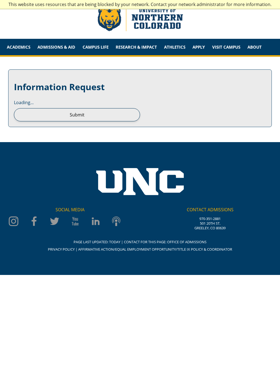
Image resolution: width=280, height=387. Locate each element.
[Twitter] (55, 221)
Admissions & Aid (56, 47)
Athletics (174, 47)
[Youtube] (76, 221)
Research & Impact (136, 47)
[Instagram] (14, 221)
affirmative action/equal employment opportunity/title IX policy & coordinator (155, 249)
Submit (77, 115)
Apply (198, 47)
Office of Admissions (186, 241)
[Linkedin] (96, 221)
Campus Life (96, 47)
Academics (18, 47)
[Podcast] (117, 221)
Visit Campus (226, 47)
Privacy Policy (61, 249)
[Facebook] (35, 221)
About (254, 47)
